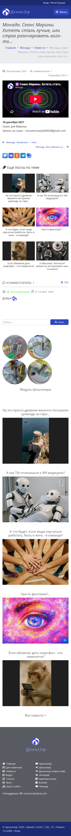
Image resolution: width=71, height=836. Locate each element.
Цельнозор (45, 763)
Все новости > (35, 715)
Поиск (61, 322)
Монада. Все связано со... (50, 146)
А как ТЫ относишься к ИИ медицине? (52, 197)
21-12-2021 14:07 (44, 291)
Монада (25, 48)
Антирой (44, 775)
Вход (46, 2)
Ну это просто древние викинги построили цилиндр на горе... (19, 198)
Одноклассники (47, 778)
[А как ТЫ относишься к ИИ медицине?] (52, 183)
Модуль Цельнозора (35, 389)
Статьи (10, 778)
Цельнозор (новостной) (52, 771)
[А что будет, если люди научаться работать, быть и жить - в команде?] (18, 217)
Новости (39, 48)
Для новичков (14, 767)
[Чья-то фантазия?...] (52, 217)
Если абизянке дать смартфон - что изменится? (18, 265)
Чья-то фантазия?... (52, 229)
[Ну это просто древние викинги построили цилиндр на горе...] (18, 183)
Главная (10, 48)
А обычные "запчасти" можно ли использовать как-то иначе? (52, 266)
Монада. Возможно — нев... (22, 142)
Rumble (43, 782)
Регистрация (58, 2)
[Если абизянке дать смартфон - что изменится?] (18, 250)
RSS (66, 282)
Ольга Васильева (20, 291)
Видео (9, 775)
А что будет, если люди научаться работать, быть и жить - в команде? (19, 232)
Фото (9, 782)
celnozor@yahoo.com (35, 793)
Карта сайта (13, 786)
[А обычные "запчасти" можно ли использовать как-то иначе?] (52, 250)
